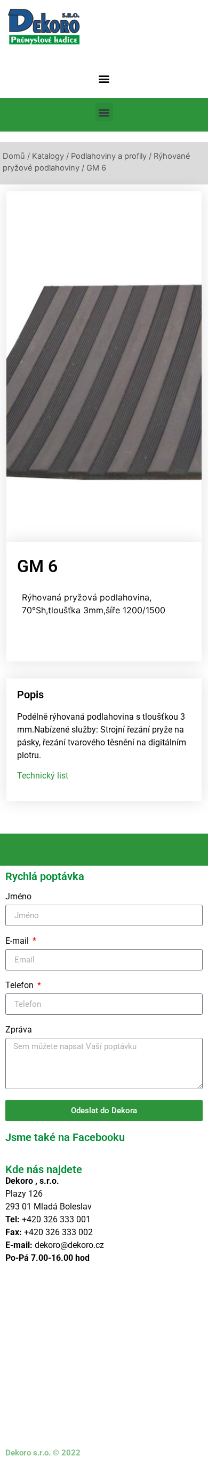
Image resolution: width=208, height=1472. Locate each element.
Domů (14, 156)
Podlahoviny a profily (109, 156)
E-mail (18, 941)
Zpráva (18, 1030)
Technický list (42, 775)
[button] (104, 78)
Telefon (20, 985)
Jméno (18, 896)
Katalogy (48, 156)
